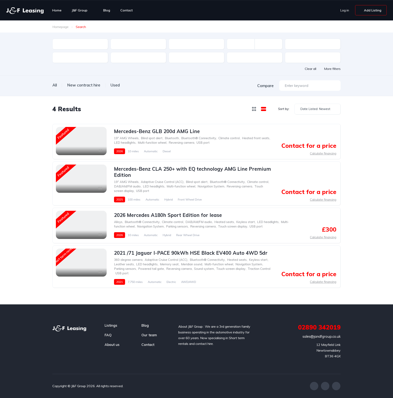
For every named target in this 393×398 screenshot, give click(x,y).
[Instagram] (336, 386)
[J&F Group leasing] (25, 10)
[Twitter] (325, 386)
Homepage (60, 27)
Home (56, 10)
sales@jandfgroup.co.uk (322, 336)
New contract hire (83, 85)
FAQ (108, 335)
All (54, 85)
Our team (149, 335)
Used (115, 85)
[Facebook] (314, 386)
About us (112, 344)
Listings (111, 325)
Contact (126, 10)
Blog (106, 10)
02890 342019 (319, 327)
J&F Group (79, 10)
